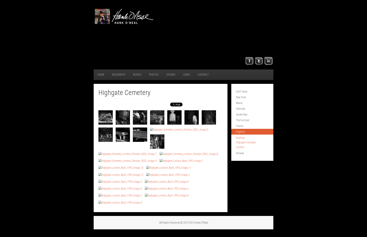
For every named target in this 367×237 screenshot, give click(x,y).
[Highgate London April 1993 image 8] (166, 195)
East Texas (242, 91)
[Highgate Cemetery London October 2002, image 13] (127, 154)
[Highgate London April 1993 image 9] (120, 202)
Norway (240, 153)
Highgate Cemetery (246, 142)
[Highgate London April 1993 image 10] (120, 168)
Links (186, 74)
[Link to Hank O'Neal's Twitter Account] (259, 60)
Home (100, 74)
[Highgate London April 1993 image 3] (120, 182)
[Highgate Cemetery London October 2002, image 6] (191, 117)
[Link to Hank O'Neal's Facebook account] (249, 60)
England (240, 131)
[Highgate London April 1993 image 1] (181, 161)
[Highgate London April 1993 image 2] (168, 174)
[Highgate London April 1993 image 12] (120, 174)
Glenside (240, 108)
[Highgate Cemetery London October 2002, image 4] (157, 117)
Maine (239, 103)
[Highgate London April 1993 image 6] (166, 188)
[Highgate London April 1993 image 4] (166, 182)
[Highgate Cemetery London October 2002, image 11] (179, 129)
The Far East (242, 120)
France (239, 125)
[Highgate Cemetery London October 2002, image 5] (174, 117)
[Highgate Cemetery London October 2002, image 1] (105, 117)
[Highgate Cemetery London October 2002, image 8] (105, 134)
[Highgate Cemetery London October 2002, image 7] (209, 117)
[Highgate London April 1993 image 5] (120, 188)
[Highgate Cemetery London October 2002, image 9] (123, 134)
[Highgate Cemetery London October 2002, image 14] (189, 154)
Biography (118, 74)
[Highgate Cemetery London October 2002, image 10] (140, 134)
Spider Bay (241, 114)
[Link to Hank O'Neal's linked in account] (268, 60)
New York (241, 97)
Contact (203, 74)
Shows (170, 74)
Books (137, 74)
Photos (154, 74)
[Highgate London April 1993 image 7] (120, 195)
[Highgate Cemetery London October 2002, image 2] (123, 117)
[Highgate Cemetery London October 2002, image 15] (127, 161)
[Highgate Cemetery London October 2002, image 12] (157, 141)
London (240, 147)
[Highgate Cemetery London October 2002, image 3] (140, 117)
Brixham (240, 137)
